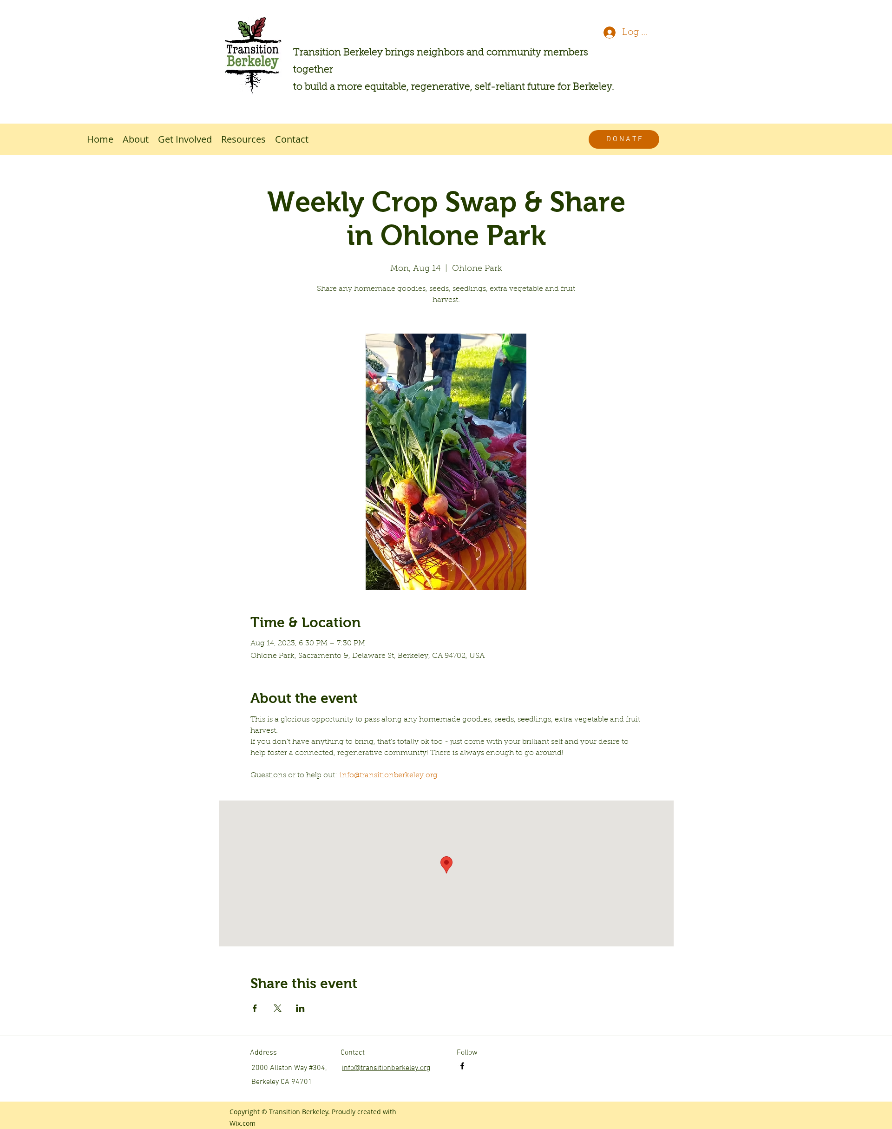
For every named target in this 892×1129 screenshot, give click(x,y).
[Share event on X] (277, 1008)
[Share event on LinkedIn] (300, 1008)
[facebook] (462, 1065)
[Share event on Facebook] (254, 1008)
